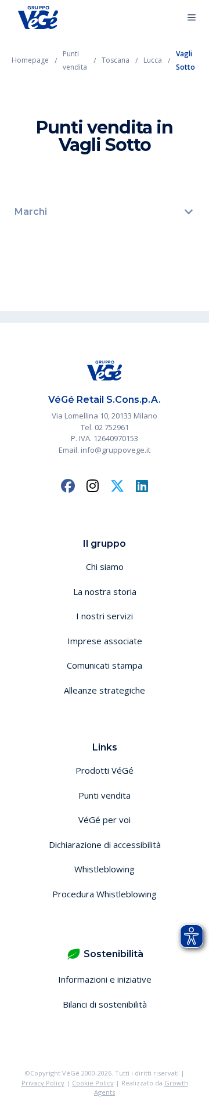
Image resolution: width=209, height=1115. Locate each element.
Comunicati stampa (104, 665)
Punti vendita (104, 795)
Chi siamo (105, 566)
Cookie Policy (93, 1082)
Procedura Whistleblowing (104, 894)
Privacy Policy (42, 1082)
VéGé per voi (104, 819)
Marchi (31, 211)
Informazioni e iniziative (105, 979)
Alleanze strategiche (104, 690)
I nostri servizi (104, 616)
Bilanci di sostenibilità (105, 1004)
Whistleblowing (104, 869)
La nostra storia (104, 591)
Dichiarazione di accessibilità (105, 844)
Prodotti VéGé (104, 770)
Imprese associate (104, 641)
